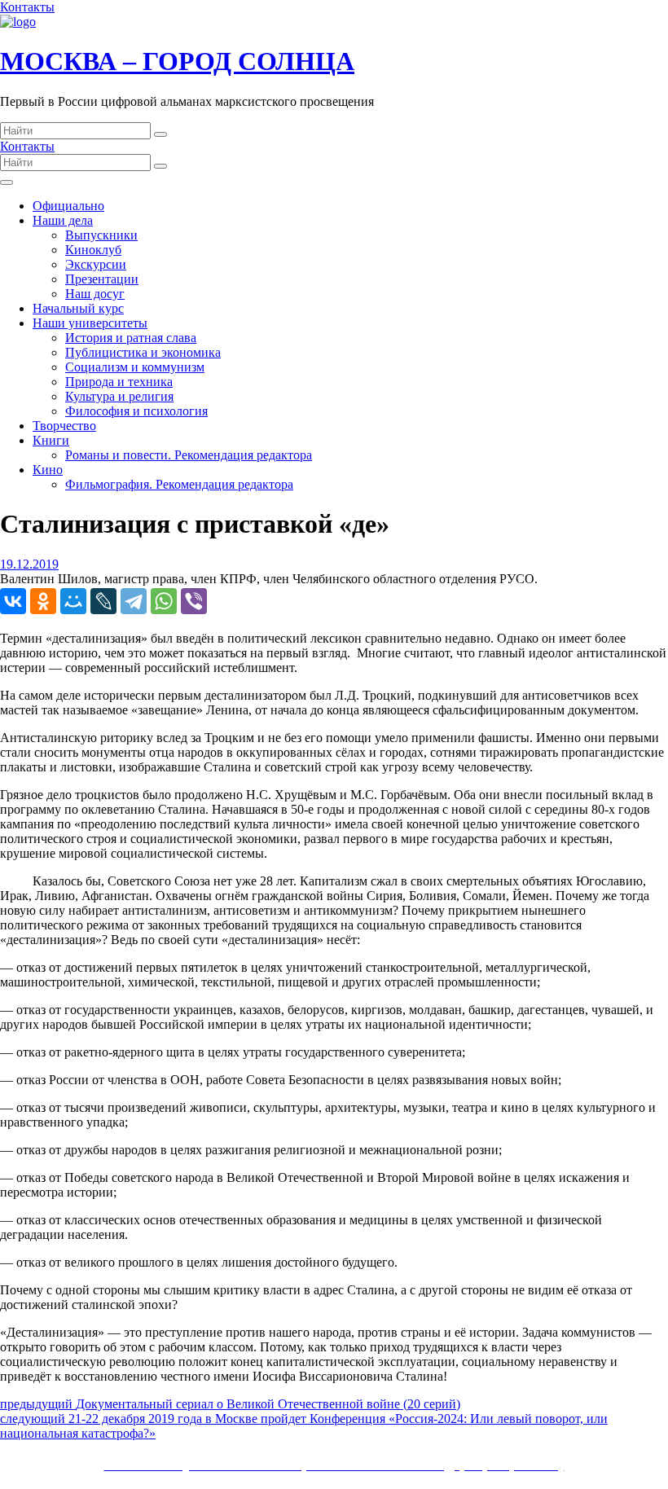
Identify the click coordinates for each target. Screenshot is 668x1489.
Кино (48, 470)
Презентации (101, 279)
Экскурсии (95, 264)
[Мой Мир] (73, 601)
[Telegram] (134, 601)
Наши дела (63, 220)
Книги (51, 440)
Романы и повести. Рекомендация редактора (188, 455)
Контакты (27, 7)
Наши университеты (90, 323)
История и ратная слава (130, 338)
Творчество (64, 426)
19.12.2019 (29, 564)
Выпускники (101, 235)
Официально (68, 206)
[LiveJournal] (103, 601)
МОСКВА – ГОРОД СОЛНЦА (177, 61)
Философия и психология (136, 411)
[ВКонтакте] (13, 601)
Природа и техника (119, 382)
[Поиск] (160, 134)
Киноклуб (93, 250)
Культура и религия (119, 396)
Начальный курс (78, 308)
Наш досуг (95, 294)
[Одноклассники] (43, 601)
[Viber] (194, 601)
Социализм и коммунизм (134, 367)
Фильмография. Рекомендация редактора (179, 484)
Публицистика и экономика (143, 352)
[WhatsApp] (164, 601)
